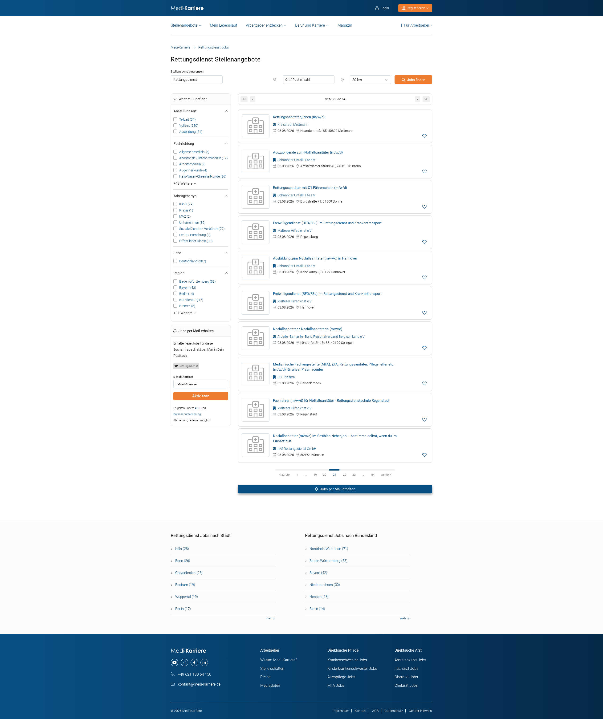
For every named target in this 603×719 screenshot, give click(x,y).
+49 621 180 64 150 (194, 674)
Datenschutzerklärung (187, 414)
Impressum (341, 711)
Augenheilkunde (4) (193, 170)
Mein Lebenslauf (223, 25)
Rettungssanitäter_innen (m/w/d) (299, 117)
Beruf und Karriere (310, 25)
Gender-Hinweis (420, 711)
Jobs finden (416, 80)
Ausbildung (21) (190, 132)
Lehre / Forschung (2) (195, 235)
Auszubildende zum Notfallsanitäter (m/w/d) (308, 152)
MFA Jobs (335, 685)
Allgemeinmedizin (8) (194, 152)
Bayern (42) (187, 287)
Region (179, 273)
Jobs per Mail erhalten (337, 489)
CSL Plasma (286, 377)
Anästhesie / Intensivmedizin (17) (203, 158)
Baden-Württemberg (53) (197, 281)
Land (177, 253)
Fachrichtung (184, 144)
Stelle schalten (272, 668)
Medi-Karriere (180, 47)
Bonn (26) (182, 561)
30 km (357, 80)
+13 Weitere (183, 183)
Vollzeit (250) (188, 125)
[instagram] (184, 662)
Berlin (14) (186, 294)
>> (426, 99)
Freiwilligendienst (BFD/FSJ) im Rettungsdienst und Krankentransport (327, 223)
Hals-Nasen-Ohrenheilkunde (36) (202, 176)
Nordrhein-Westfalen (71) (329, 549)
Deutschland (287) (192, 261)
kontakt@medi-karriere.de (198, 684)
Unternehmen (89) (192, 222)
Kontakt (361, 711)
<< (244, 99)
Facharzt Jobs (406, 668)
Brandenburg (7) (191, 300)
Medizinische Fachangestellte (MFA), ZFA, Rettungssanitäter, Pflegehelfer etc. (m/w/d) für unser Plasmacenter (333, 367)
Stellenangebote (184, 25)
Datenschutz (393, 711)
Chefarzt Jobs (406, 685)
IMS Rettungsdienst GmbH (296, 449)
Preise (265, 677)
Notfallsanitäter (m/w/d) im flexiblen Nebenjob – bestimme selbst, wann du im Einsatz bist (335, 438)
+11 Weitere (183, 313)
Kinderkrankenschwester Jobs (352, 668)
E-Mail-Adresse (183, 376)
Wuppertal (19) (186, 597)
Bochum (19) (185, 585)
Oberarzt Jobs (406, 677)
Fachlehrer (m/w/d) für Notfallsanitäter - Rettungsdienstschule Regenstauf (331, 400)
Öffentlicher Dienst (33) (196, 241)
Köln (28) (182, 549)
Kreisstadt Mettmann (293, 124)
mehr (269, 618)
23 (354, 474)
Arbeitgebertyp (185, 196)
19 (315, 474)
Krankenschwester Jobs (347, 660)
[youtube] (174, 662)
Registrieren (416, 8)
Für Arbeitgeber (416, 25)
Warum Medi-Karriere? (278, 660)
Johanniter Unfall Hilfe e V (296, 160)
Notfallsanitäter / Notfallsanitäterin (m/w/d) (307, 329)
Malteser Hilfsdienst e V (294, 230)
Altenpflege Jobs (341, 677)
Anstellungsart (185, 111)
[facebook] (194, 662)
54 (373, 474)
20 (324, 474)
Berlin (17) (183, 609)
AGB (197, 408)
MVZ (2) (185, 216)
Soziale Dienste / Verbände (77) (202, 229)
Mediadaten (270, 685)
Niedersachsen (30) (325, 585)
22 (344, 474)
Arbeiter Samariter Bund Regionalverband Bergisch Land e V (321, 336)
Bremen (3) (187, 306)
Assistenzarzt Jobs (410, 660)
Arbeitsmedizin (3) (192, 164)
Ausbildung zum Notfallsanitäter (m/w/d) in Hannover (315, 258)
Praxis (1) (186, 210)
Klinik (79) (186, 204)
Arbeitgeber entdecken (264, 25)
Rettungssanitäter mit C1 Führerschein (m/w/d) (310, 188)
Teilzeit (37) (187, 119)
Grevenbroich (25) (189, 573)
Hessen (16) (319, 597)
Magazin (345, 25)
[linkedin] (204, 662)
